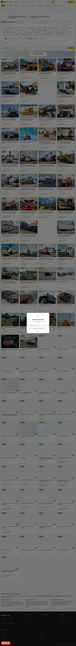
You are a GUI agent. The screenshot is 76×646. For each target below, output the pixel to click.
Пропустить (38, 331)
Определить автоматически (38, 328)
